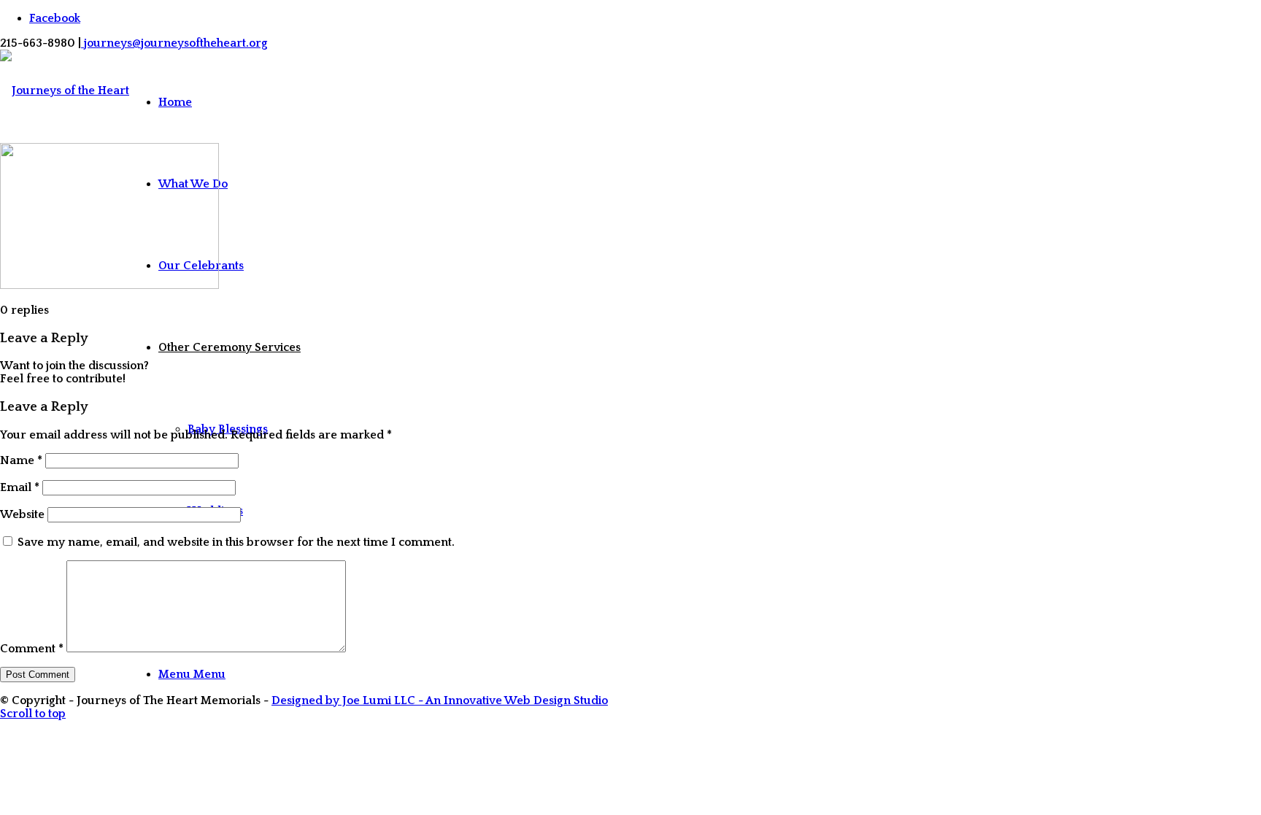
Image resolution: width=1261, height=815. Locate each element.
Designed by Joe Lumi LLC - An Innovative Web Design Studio (439, 700)
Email (19, 487)
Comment (31, 648)
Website (22, 514)
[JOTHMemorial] (64, 388)
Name (21, 460)
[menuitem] (229, 102)
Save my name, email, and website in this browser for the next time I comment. (236, 542)
